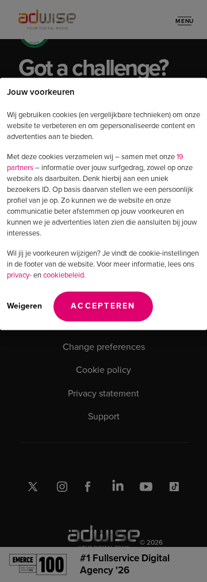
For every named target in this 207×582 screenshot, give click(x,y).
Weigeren (24, 305)
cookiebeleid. (64, 274)
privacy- (19, 274)
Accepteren (103, 305)
